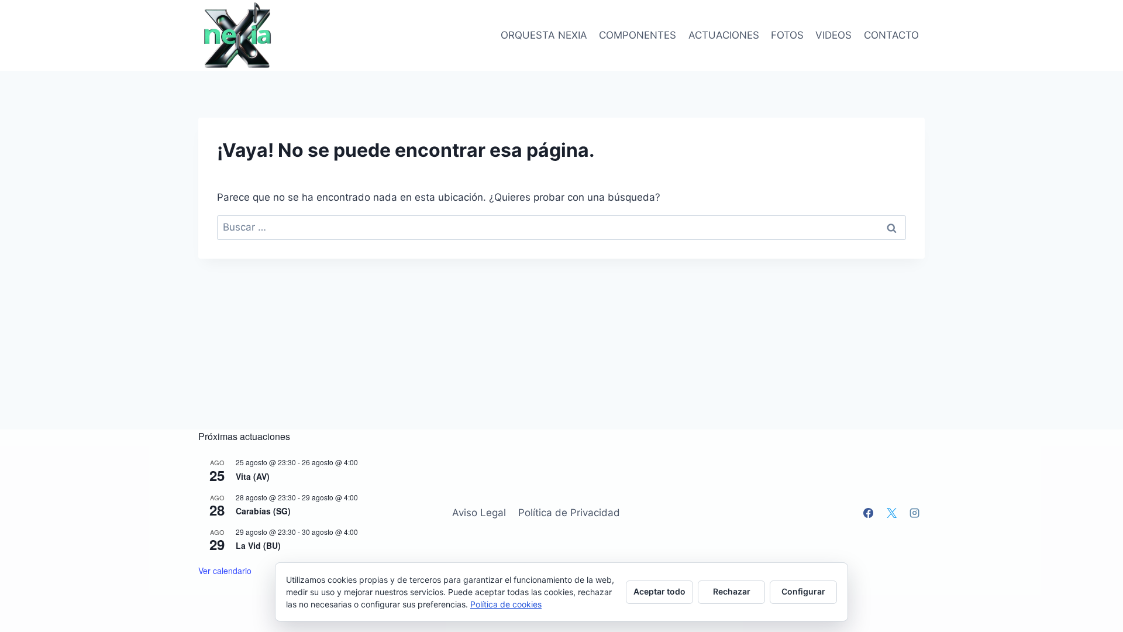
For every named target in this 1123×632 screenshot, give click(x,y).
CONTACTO (891, 35)
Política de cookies (506, 604)
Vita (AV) (253, 476)
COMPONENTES (637, 35)
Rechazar (731, 591)
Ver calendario (225, 570)
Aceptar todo (659, 591)
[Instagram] (915, 513)
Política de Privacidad (569, 512)
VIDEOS (833, 35)
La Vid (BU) (258, 545)
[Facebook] (869, 513)
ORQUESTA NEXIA (544, 35)
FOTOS (787, 35)
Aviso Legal (479, 512)
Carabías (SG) (263, 511)
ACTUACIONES (723, 35)
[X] (891, 513)
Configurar (803, 591)
